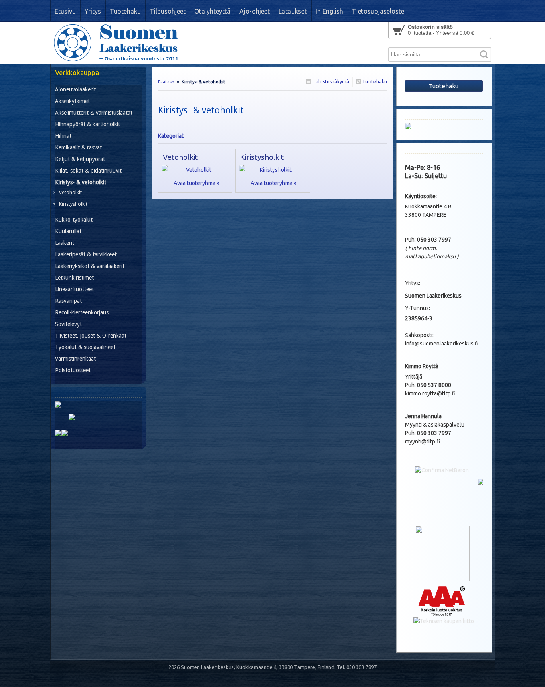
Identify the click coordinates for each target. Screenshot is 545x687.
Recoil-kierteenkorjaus (82, 312)
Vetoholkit (180, 157)
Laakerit (64, 243)
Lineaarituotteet (74, 289)
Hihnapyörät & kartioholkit (87, 124)
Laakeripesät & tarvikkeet (86, 254)
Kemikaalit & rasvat (78, 147)
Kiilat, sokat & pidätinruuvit (88, 170)
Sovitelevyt (68, 324)
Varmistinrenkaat (75, 358)
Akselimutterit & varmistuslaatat (93, 112)
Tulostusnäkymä (330, 81)
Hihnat (63, 136)
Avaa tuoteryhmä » (196, 183)
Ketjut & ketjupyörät (80, 159)
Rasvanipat (68, 301)
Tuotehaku (374, 81)
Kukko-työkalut (74, 219)
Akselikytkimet (72, 101)
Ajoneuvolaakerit (75, 89)
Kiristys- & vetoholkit (80, 182)
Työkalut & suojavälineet (85, 347)
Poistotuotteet (73, 370)
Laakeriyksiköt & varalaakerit (89, 266)
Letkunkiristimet (74, 277)
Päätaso (166, 81)
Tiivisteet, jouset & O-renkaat (90, 335)
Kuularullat (68, 231)
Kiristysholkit (262, 157)
